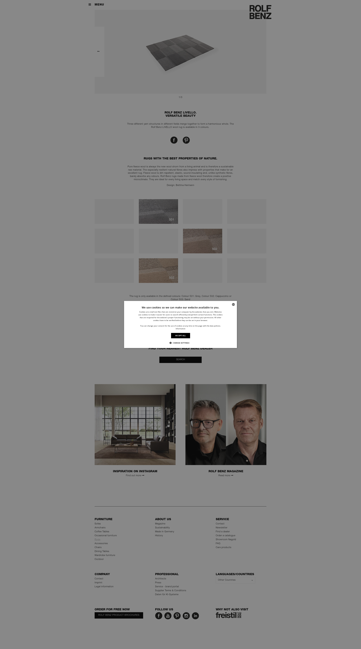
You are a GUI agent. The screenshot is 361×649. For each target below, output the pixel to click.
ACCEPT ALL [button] (180, 335)
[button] (180, 343)
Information (180, 328)
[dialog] (180, 324)
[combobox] (233, 304)
